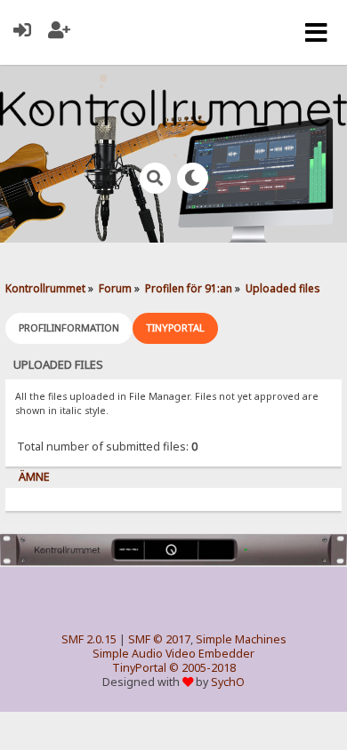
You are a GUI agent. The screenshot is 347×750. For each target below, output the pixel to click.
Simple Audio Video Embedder (173, 653)
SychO (228, 682)
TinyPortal (139, 667)
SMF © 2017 (159, 639)
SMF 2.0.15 (89, 639)
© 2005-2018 (202, 667)
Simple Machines (241, 639)
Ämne (34, 476)
